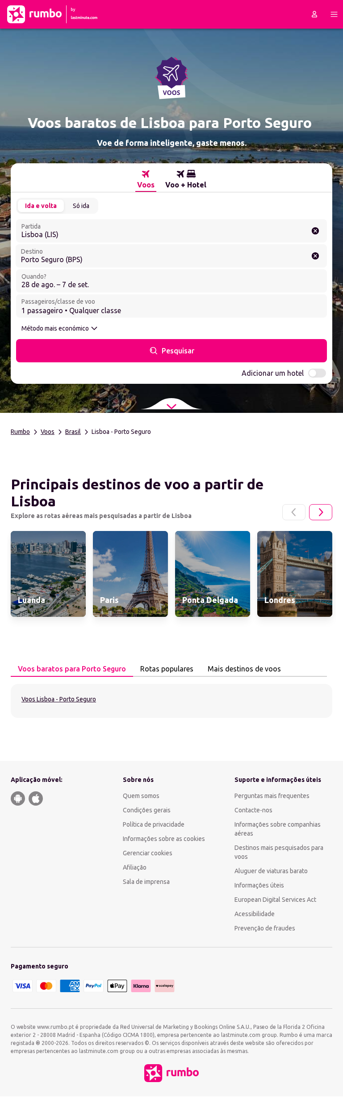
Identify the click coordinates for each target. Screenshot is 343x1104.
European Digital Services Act (275, 899)
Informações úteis (259, 885)
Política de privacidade (153, 824)
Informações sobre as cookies (164, 838)
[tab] (146, 179)
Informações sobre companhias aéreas (277, 829)
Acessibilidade (254, 913)
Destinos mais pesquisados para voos (278, 852)
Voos (47, 431)
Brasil (73, 431)
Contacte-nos (253, 810)
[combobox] (171, 230)
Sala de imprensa (146, 881)
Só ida (81, 205)
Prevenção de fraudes (264, 928)
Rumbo (20, 431)
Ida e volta (41, 205)
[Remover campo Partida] (315, 231)
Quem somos (141, 795)
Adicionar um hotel (273, 373)
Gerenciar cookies (147, 853)
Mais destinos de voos (244, 669)
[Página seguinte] (320, 512)
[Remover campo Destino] (315, 256)
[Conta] (314, 14)
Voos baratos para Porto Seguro (72, 669)
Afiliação (134, 867)
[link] (48, 574)
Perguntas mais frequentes (272, 795)
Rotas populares (166, 669)
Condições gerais (147, 810)
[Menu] (334, 14)
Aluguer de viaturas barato (271, 871)
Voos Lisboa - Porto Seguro (58, 699)
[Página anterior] (293, 512)
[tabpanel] (171, 701)
